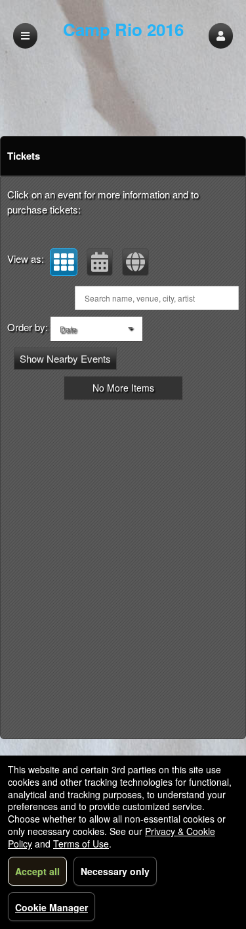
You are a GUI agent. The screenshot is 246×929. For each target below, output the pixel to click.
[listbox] (96, 329)
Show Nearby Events (65, 358)
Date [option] (68, 328)
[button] (221, 36)
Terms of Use (81, 843)
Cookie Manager (51, 907)
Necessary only (115, 871)
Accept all (37, 871)
